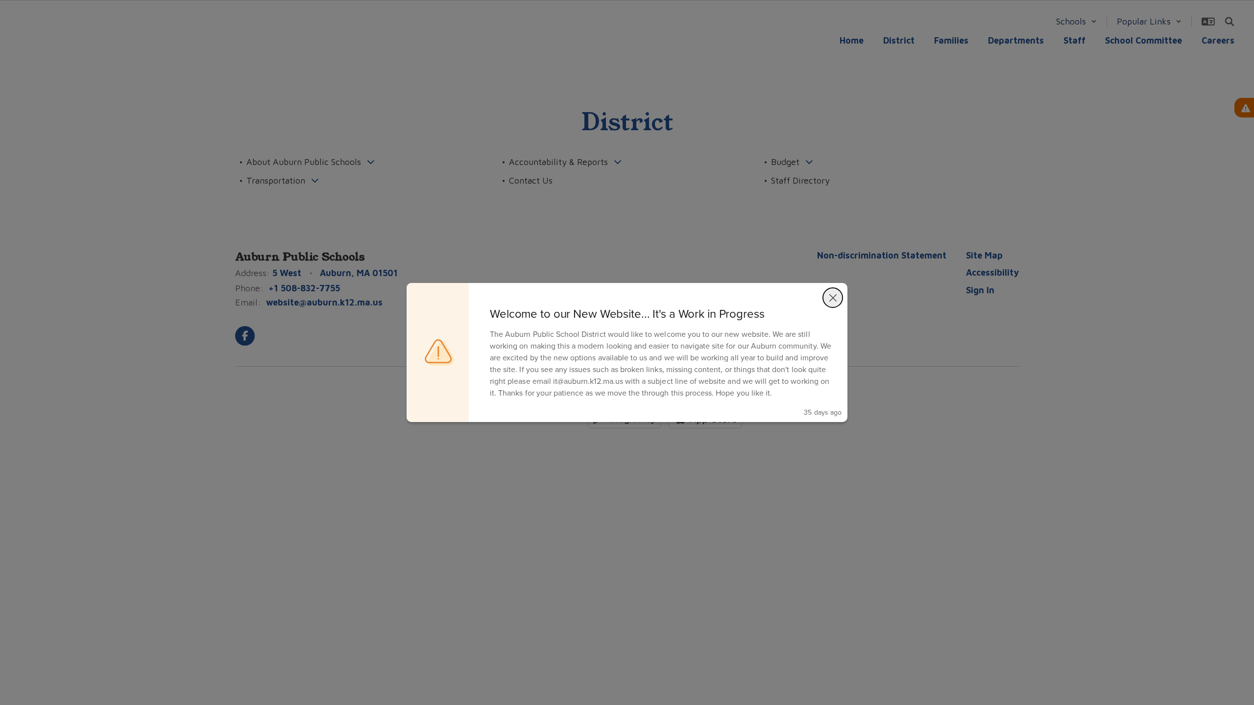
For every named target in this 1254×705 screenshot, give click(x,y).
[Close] (833, 297)
